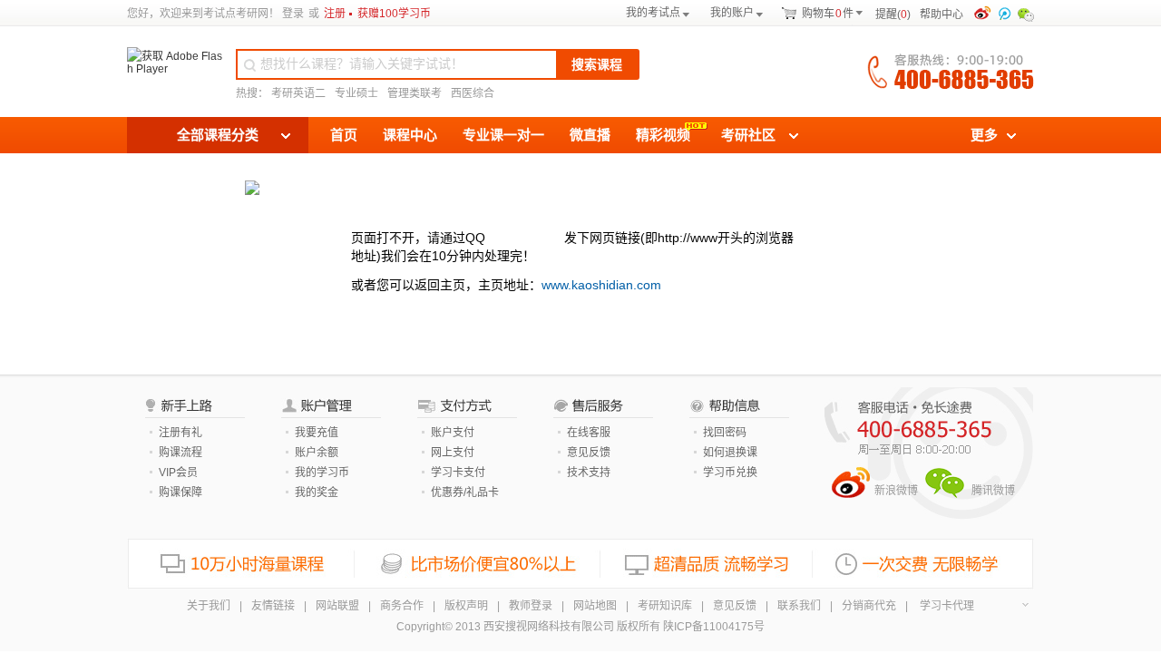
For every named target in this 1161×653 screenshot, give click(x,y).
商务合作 (402, 605)
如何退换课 (730, 452)
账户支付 (452, 432)
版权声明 (466, 605)
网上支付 (452, 452)
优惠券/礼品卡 (465, 492)
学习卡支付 (458, 472)
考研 (247, 13)
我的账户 (732, 12)
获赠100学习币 (394, 13)
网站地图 (595, 605)
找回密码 (724, 432)
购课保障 (180, 492)
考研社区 (748, 134)
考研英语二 (298, 93)
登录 (293, 13)
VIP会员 (178, 472)
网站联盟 (337, 605)
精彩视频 (663, 134)
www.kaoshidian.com (601, 285)
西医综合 (472, 93)
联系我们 (799, 605)
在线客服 (588, 432)
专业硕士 (356, 93)
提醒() (893, 14)
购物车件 (828, 13)
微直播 (590, 134)
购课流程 (180, 452)
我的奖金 (316, 492)
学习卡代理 (947, 605)
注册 (335, 13)
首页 (343, 134)
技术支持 (588, 472)
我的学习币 (322, 472)
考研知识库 (665, 605)
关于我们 (208, 605)
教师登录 (530, 605)
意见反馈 (588, 452)
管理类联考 (414, 93)
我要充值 (316, 432)
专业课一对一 (503, 134)
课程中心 (410, 134)
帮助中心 (945, 14)
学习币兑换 (730, 472)
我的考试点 (653, 12)
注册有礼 (180, 432)
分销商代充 (869, 605)
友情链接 (273, 605)
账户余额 (316, 452)
